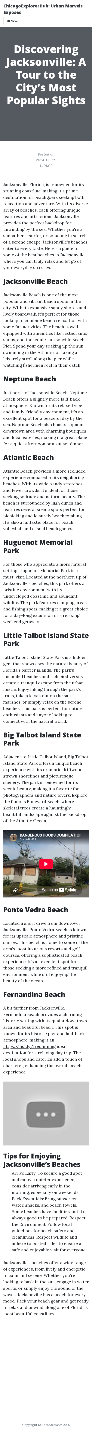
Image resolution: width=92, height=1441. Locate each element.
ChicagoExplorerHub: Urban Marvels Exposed (43, 9)
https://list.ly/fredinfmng (29, 1046)
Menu (10, 21)
